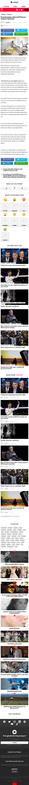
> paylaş (26, 10)
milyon (8, 538)
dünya (9, 534)
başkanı (10, 529)
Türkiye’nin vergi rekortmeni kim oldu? (13, 265)
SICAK (15, 6)
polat (17, 540)
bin (24, 529)
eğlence (4, 536)
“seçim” (10, 527)
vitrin (23, 542)
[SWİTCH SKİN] (17, 9)
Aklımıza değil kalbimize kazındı (14, 564)
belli (15, 529)
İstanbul (4, 546)
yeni (14, 544)
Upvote (6, 188)
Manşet (13, 263)
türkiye (13, 542)
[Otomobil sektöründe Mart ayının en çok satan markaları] (14, 667)
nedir (22, 538)
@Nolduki (14, 769)
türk (9, 542)
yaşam (3, 544)
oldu (8, 540)
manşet (23, 536)
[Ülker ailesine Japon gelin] (14, 572)
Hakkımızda (14, 780)
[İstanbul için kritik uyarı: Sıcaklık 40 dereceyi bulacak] (14, 358)
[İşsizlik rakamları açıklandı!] (14, 297)
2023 (16, 527)
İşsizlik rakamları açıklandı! (10, 306)
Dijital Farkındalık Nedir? (14, 691)
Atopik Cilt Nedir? (14, 628)
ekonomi (15, 534)
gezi (9, 536)
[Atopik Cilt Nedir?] (14, 621)
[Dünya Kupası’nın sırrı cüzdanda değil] (14, 338)
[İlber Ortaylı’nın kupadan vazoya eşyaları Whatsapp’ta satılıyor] (14, 317)
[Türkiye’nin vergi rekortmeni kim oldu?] (14, 256)
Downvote (22, 188)
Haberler (8, 263)
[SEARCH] (19, 9)
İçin (16, 546)
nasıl (17, 538)
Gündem (3, 263)
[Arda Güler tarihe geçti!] (14, 636)
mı (13, 538)
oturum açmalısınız (15, 516)
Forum (8, 780)
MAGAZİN (13, 323)
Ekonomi (3, 302)
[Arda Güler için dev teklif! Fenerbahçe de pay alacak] (14, 276)
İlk (22, 544)
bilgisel (20, 529)
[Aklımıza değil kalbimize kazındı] (14, 557)
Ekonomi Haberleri (10, 302)
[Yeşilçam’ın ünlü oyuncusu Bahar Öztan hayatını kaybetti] (14, 604)
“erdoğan (4, 527)
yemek (9, 544)
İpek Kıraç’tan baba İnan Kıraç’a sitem (14, 659)
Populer (6, 6)
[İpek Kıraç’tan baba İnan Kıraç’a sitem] (14, 652)
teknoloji (4, 542)
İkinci (18, 544)
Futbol (2, 282)
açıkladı (4, 529)
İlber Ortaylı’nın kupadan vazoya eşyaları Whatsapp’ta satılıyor (14, 326)
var (18, 542)
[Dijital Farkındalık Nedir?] (14, 684)
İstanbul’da (10, 546)
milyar (3, 538)
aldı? (21, 527)
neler (3, 540)
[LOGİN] (22, 9)
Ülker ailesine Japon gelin (14, 579)
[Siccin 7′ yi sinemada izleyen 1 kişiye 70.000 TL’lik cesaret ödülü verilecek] (14, 587)
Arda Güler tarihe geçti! (14, 644)
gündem (14, 536)
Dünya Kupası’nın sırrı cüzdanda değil (13, 347)
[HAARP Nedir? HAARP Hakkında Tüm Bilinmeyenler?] (14, 699)
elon (21, 534)
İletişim (20, 780)
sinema (22, 540)
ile (19, 536)
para (12, 540)
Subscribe (14, 771)
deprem (4, 534)
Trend (23, 6)
